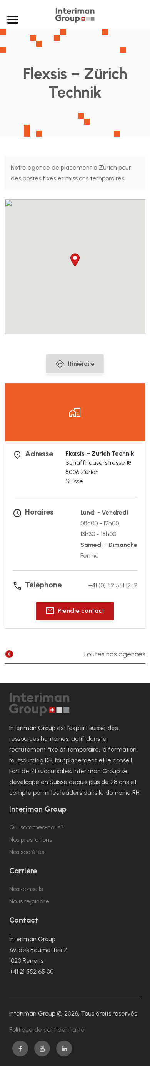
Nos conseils (26, 889)
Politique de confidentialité (47, 1029)
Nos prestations (30, 839)
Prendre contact (81, 610)
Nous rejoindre (29, 901)
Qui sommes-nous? (36, 827)
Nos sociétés (26, 852)
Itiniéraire (81, 363)
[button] (75, 260)
